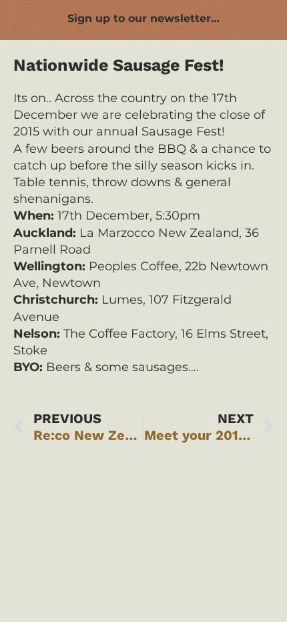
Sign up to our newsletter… (143, 18)
